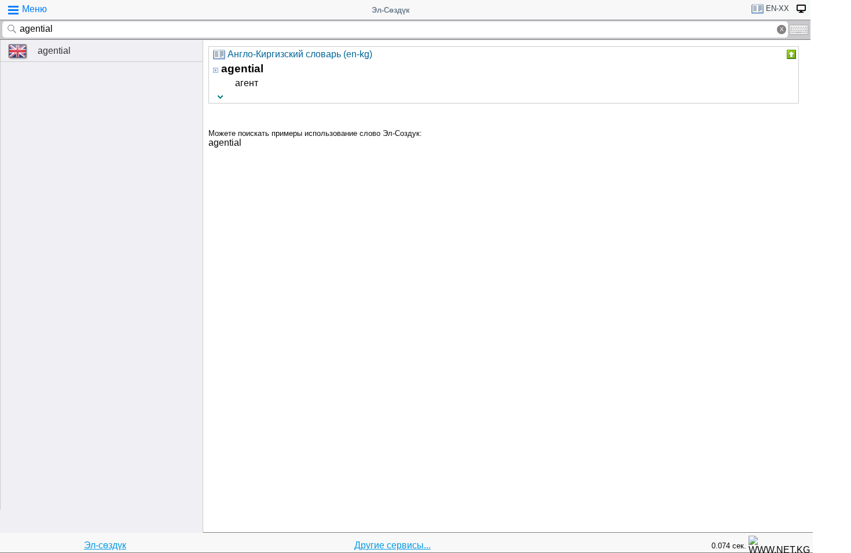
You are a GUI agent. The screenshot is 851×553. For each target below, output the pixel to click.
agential (54, 51)
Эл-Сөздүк (391, 10)
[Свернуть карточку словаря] (790, 54)
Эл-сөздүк (105, 545)
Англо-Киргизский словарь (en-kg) (300, 54)
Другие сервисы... (392, 545)
